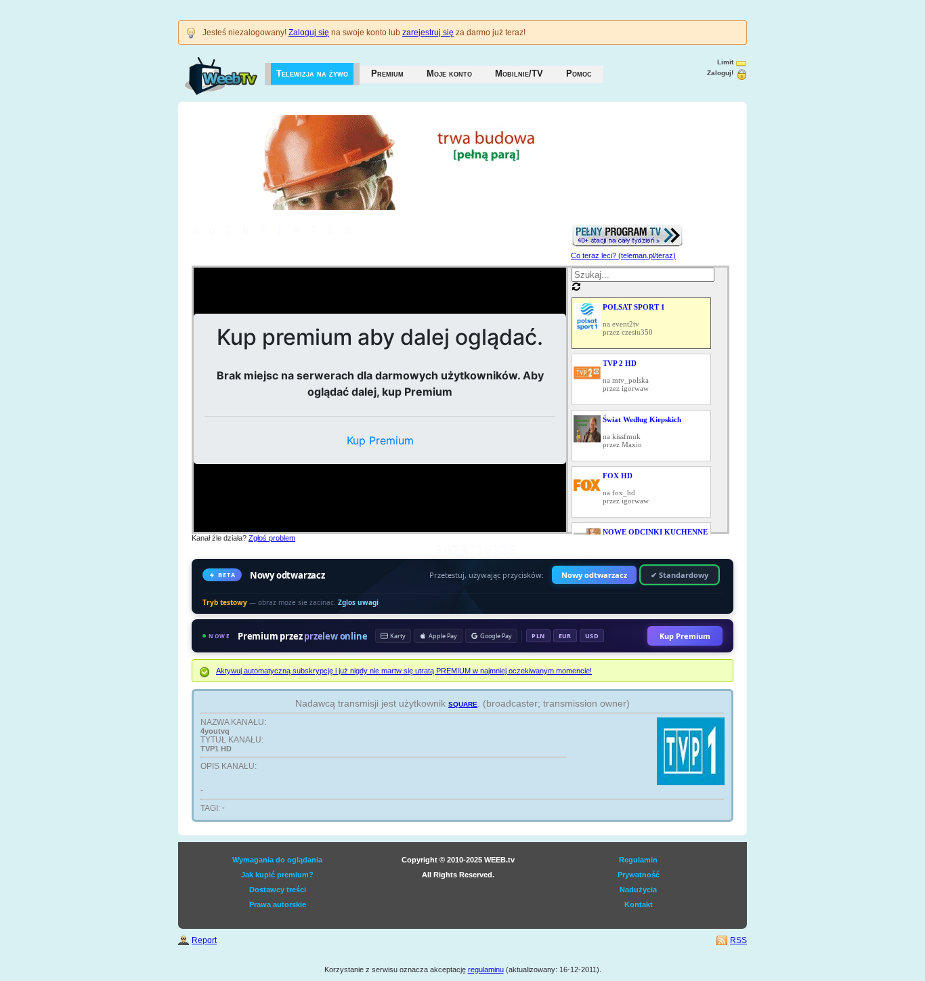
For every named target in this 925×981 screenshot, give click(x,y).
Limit (725, 62)
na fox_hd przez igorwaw (626, 488)
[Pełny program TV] (627, 228)
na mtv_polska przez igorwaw (626, 375)
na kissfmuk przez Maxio (642, 431)
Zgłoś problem (272, 538)
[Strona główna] (207, 69)
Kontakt (638, 904)
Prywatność (639, 875)
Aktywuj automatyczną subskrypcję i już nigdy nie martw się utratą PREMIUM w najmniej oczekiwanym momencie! (404, 671)
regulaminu (486, 969)
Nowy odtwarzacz (594, 575)
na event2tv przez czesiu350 (634, 319)
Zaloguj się (308, 32)
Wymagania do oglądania (277, 860)
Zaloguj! (720, 73)
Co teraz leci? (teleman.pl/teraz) (623, 255)
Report (204, 940)
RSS (738, 940)
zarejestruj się (428, 32)
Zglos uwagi (358, 602)
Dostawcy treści (277, 889)
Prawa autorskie (277, 904)
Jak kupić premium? (277, 875)
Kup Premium (685, 636)
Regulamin (638, 860)
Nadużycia (638, 889)
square (462, 703)
